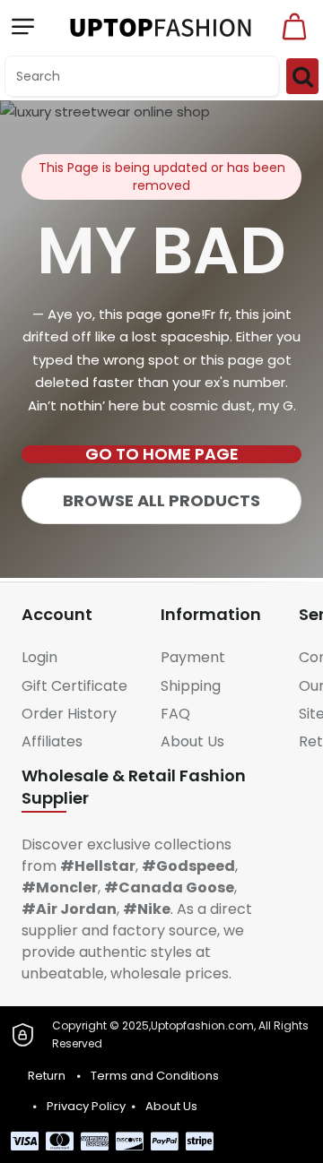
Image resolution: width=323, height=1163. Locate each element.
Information (211, 614)
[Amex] (95, 1141)
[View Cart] (294, 27)
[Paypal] (165, 1141)
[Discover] (130, 1141)
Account (57, 614)
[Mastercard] (60, 1141)
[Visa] (25, 1141)
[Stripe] (200, 1141)
